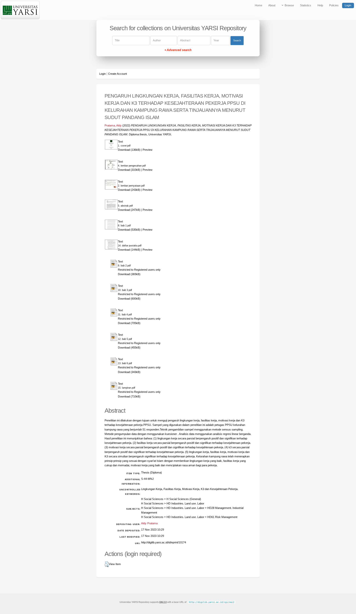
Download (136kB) (129, 149)
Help (320, 5)
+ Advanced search (178, 50)
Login (348, 5)
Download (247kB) (129, 209)
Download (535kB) (129, 229)
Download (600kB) (129, 298)
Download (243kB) (129, 189)
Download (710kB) (129, 396)
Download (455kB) (129, 347)
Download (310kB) (129, 169)
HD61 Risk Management (222, 517)
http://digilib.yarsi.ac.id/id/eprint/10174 (163, 542)
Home (258, 5)
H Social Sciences (152, 499)
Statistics (305, 5)
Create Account (117, 73)
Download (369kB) (129, 274)
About (271, 5)
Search (237, 40)
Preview (147, 149)
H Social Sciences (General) (184, 499)
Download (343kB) (129, 372)
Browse (289, 5)
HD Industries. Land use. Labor (185, 503)
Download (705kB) (129, 323)
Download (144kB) (129, 249)
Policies (334, 5)
